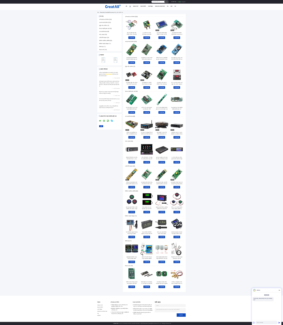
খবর (167, 6)
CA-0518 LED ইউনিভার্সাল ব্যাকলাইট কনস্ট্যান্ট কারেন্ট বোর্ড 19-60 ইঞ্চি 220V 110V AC (131, 59)
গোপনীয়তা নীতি (115, 323)
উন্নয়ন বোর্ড (101, 49)
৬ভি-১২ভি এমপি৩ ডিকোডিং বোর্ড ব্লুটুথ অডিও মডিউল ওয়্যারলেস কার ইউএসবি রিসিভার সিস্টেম (176, 84)
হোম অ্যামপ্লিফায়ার (103, 31)
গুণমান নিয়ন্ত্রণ (150, 6)
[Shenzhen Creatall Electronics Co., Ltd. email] (101, 120)
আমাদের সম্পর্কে (135, 6)
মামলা (171, 6)
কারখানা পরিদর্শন (143, 6)
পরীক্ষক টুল (101, 46)
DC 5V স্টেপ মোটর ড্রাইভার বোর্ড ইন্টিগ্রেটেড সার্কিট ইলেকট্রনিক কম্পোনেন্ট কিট (147, 109)
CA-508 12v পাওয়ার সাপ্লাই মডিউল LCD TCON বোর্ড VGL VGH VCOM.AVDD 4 (147, 59)
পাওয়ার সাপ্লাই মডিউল (103, 22)
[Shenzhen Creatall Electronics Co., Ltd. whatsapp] (105, 120)
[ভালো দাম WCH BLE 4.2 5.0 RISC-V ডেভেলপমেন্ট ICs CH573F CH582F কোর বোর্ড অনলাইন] (146, 274)
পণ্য (130, 6)
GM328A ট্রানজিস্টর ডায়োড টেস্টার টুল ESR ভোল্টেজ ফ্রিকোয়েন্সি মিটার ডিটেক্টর (131, 258)
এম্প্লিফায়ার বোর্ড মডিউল (104, 19)
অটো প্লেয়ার (101, 34)
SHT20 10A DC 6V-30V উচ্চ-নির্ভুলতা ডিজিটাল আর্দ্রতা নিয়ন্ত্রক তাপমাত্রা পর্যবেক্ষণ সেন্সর (176, 233)
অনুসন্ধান (166, 1)
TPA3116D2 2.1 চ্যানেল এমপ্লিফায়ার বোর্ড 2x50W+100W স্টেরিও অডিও (119, 305)
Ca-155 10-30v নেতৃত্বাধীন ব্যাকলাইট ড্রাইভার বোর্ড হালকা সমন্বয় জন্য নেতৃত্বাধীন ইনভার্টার (161, 184)
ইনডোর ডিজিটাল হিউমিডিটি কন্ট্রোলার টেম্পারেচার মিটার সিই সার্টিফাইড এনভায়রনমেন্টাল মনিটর (146, 233)
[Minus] (279, 290)
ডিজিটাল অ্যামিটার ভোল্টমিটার (104, 40)
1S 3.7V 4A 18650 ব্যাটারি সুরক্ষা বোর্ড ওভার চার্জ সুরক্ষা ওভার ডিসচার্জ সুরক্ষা (162, 109)
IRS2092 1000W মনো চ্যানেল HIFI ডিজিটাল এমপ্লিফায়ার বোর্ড (119, 309)
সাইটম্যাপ (99, 315)
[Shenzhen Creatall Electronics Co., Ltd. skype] (113, 120)
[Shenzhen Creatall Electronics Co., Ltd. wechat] (109, 120)
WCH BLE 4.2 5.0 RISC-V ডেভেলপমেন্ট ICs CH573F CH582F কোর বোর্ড (146, 283)
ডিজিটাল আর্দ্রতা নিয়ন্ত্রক (103, 43)
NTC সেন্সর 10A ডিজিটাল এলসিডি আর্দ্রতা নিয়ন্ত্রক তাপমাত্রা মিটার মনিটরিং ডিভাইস (161, 233)
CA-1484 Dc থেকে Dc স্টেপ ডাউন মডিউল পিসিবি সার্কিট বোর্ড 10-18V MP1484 (176, 59)
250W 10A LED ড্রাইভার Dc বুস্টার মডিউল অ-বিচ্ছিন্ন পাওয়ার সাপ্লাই (142, 313)
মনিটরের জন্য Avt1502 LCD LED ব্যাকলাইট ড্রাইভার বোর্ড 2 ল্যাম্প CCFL (132, 184)
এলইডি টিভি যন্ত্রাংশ (103, 37)
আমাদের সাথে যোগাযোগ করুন (160, 6)
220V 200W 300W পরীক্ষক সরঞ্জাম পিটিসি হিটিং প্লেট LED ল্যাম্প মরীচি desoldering (161, 258)
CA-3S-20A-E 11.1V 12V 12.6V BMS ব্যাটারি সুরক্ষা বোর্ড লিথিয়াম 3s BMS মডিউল (131, 109)
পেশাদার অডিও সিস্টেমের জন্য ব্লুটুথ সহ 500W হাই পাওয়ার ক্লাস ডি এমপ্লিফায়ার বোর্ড (120, 313)
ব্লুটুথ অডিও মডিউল (103, 25)
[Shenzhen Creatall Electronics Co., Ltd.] (113, 6)
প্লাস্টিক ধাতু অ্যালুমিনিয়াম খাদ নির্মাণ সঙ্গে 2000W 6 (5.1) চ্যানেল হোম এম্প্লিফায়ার (131, 134)
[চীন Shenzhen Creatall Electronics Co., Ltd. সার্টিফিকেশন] (103, 60)
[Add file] (254, 322)
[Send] (279, 322)
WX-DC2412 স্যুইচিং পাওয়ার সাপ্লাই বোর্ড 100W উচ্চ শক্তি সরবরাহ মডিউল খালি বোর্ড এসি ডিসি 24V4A (142, 309)
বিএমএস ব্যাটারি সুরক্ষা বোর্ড (104, 28)
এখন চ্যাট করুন (173, 1)
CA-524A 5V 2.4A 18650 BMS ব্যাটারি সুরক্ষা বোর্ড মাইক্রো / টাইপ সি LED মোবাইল (177, 109)
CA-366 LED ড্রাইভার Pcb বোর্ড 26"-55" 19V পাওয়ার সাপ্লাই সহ (146, 184)
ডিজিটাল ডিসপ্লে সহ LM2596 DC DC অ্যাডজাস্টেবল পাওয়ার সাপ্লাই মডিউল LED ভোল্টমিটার (161, 59)
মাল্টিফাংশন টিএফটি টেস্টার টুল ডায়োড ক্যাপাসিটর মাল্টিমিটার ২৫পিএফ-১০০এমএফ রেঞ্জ (147, 258)
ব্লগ (175, 6)
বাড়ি (126, 6)
